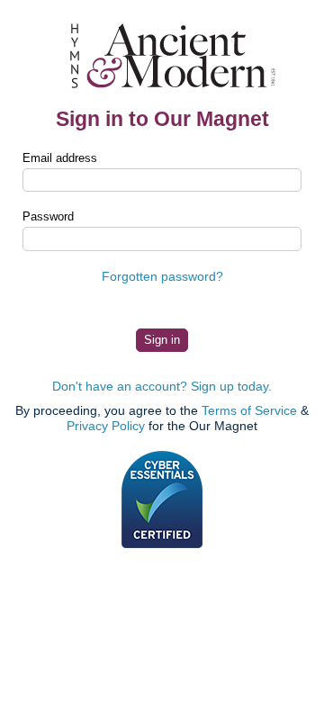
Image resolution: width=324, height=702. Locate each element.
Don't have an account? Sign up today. (162, 386)
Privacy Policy (106, 425)
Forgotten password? (162, 276)
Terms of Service (249, 410)
